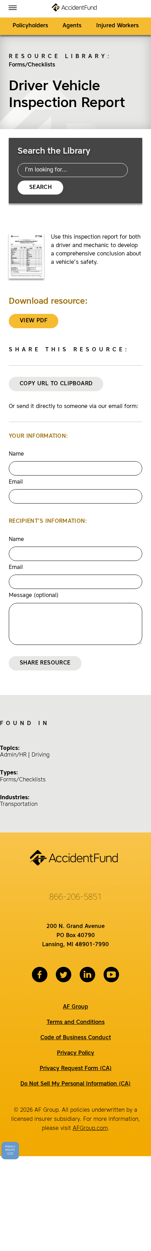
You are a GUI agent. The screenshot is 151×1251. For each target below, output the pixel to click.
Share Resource (45, 663)
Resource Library (58, 56)
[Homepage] (75, 8)
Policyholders (30, 26)
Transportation (19, 804)
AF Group (75, 1007)
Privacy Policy (75, 1053)
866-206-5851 (75, 897)
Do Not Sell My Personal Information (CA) (75, 1084)
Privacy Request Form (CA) (76, 1068)
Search (40, 187)
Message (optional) (34, 595)
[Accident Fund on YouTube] (111, 974)
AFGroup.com (90, 1128)
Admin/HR (13, 755)
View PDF (33, 321)
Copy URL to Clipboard (56, 384)
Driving (41, 755)
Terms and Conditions (76, 1022)
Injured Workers (117, 26)
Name (16, 454)
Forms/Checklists (32, 65)
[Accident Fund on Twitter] (63, 974)
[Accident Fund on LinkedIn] (87, 974)
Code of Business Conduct (75, 1038)
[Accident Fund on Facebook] (39, 974)
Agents (72, 26)
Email (16, 482)
